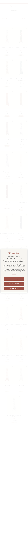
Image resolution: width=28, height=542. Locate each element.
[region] (14, 271)
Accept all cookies (14, 288)
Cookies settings (14, 279)
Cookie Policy (14, 274)
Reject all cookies (14, 283)
